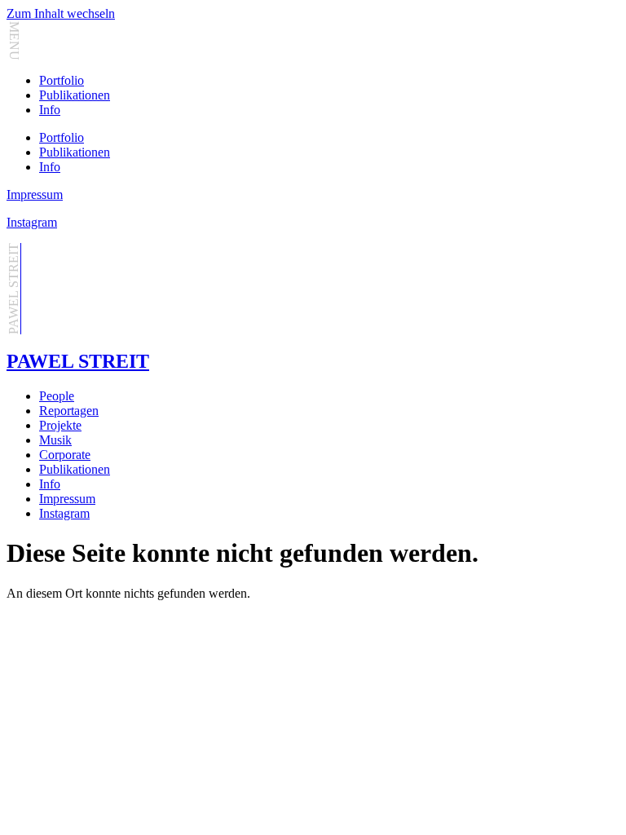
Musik (55, 440)
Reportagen (69, 411)
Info (49, 110)
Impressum (35, 194)
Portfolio (61, 80)
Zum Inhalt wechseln (61, 13)
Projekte (60, 425)
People (56, 396)
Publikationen (74, 95)
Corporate (64, 455)
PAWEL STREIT (78, 361)
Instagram (32, 222)
